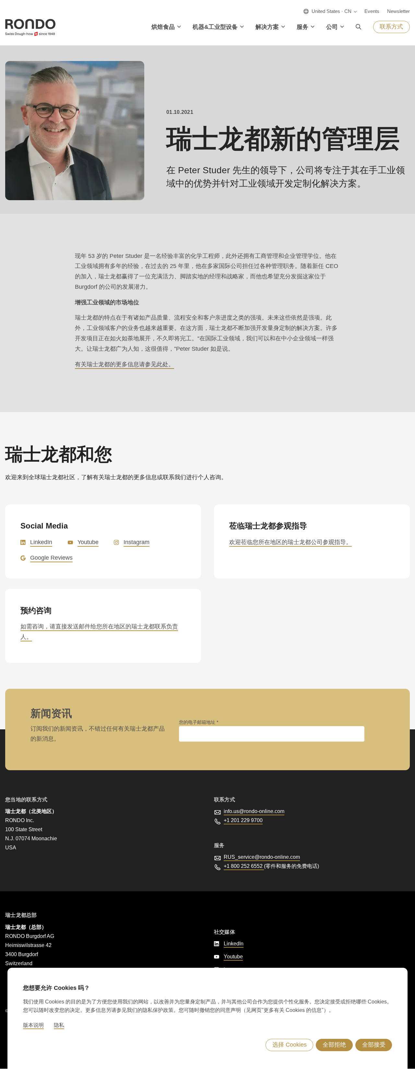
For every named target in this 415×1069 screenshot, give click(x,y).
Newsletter (398, 11)
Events (371, 11)
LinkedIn (41, 542)
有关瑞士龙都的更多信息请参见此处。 (124, 364)
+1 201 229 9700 (243, 820)
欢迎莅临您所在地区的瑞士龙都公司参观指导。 (290, 542)
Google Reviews (51, 557)
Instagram (136, 542)
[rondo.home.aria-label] (30, 27)
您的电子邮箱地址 (198, 722)
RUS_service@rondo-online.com (262, 857)
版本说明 (33, 1025)
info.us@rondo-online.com (254, 811)
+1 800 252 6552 (244, 866)
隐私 (59, 1025)
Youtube (88, 542)
